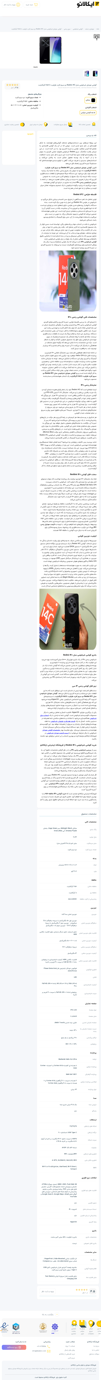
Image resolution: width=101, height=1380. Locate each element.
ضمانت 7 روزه (70, 1346)
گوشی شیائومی (78, 29)
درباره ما (96, 1346)
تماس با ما (95, 1350)
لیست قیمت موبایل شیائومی (58, 733)
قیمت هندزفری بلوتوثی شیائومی (62, 721)
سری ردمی (67, 29)
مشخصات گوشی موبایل (51, 730)
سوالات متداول (94, 1354)
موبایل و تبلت (89, 29)
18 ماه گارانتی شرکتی (88, 112)
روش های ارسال (70, 1350)
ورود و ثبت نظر (48, 1291)
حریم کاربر (71, 1358)
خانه (97, 29)
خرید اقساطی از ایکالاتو (67, 1354)
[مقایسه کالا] (97, 36)
